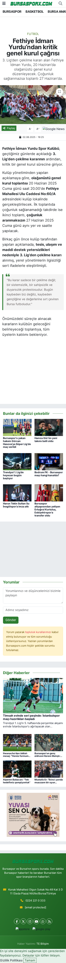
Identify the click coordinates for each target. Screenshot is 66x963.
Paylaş (11, 128)
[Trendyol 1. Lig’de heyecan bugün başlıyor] (17, 461)
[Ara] (60, 3)
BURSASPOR (12, 11)
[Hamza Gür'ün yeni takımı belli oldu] (48, 427)
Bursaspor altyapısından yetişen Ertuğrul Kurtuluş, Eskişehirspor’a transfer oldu (47, 509)
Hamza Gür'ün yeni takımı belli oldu (45, 440)
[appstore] (22, 930)
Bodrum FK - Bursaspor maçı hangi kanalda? (48, 474)
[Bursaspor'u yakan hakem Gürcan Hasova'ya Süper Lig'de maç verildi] (17, 427)
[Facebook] (17, 921)
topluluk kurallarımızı (38, 632)
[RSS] (49, 921)
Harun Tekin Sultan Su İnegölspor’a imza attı (16, 505)
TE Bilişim (42, 943)
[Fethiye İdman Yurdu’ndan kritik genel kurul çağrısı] (33, 104)
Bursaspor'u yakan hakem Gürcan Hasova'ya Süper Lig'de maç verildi (17, 442)
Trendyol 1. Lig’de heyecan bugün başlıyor (13, 475)
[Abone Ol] (54, 129)
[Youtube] (36, 921)
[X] (23, 921)
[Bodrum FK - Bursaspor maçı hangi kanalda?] (48, 461)
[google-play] (41, 930)
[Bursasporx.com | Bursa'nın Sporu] (31, 3)
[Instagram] (30, 921)
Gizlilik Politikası (11, 960)
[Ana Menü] (4, 3)
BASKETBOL (35, 11)
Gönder (10, 620)
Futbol (33, 34)
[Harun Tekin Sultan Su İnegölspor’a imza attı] (17, 492)
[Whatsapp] (43, 921)
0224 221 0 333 (35, 900)
